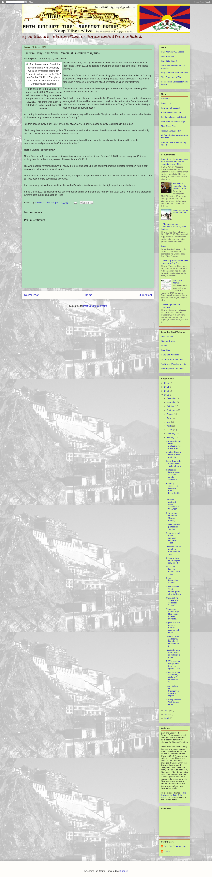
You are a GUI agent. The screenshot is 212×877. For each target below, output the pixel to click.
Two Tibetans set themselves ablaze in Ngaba (172, 691)
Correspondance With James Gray (173, 702)
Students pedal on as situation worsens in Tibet (173, 538)
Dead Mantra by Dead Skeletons (180, 211)
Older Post (145, 294)
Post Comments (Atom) (95, 306)
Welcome (165, 98)
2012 (166, 395)
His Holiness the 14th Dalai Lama (173, 795)
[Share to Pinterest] (92, 202)
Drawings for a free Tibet (172, 368)
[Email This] (81, 202)
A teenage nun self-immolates (171, 306)
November (172, 402)
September (172, 410)
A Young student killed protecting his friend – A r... (173, 444)
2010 (166, 714)
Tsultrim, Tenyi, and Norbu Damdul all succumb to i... (173, 641)
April (169, 426)
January (171, 437)
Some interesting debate (172, 580)
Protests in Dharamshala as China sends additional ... (173, 475)
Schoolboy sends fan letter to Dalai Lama (180, 186)
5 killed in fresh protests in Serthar (173, 526)
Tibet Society (167, 336)
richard (167, 851)
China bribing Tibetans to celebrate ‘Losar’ (172, 601)
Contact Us (166, 103)
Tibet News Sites (168, 126)
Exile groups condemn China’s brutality (171, 516)
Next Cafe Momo (177, 281)
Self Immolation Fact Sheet (173, 117)
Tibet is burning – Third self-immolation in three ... (173, 653)
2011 (166, 710)
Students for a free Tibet (172, 359)
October (171, 406)
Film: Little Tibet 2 (169, 61)
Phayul (164, 345)
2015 (166, 383)
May (169, 422)
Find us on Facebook (170, 108)
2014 (166, 387)
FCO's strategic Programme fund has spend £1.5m (173, 665)
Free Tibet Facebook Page (173, 121)
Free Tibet (165, 350)
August (170, 414)
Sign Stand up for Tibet (171, 77)
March (170, 430)
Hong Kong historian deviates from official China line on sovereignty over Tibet (174, 161)
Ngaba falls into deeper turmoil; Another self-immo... (173, 627)
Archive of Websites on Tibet (174, 364)
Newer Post (31, 294)
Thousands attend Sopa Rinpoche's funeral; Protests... (172, 614)
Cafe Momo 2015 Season (172, 52)
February (171, 433)
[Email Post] (75, 202)
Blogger (123, 871)
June (169, 418)
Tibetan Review (168, 341)
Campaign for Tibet (170, 355)
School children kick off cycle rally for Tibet (173, 560)
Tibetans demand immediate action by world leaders (173, 226)
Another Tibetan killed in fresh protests (173, 454)
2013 (166, 391)
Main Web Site (167, 56)
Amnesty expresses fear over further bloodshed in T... (173, 489)
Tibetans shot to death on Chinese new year (173, 550)
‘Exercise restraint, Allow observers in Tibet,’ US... (173, 504)
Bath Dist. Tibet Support (175, 846)
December (172, 398)
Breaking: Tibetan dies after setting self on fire (175, 262)
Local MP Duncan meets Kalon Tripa (173, 570)
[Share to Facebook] (89, 202)
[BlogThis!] (83, 202)
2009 (166, 718)
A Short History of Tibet (171, 112)
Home (88, 294)
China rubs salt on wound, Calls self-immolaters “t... (173, 677)
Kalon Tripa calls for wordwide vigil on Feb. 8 (173, 463)
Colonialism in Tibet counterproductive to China (173, 590)
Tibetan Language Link (171, 131)
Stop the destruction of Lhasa (174, 72)
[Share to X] (86, 202)
